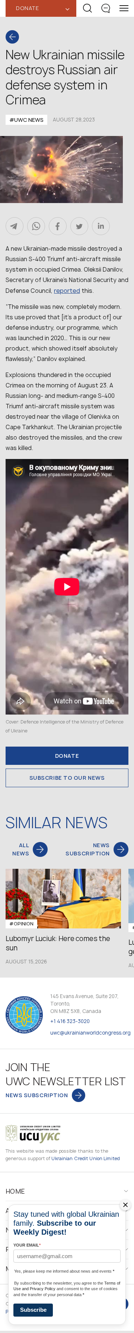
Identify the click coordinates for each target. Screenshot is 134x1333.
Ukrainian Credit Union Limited (85, 1158)
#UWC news (26, 119)
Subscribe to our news (67, 777)
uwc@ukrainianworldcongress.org (90, 1032)
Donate (67, 755)
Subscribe (33, 1310)
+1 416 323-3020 (70, 1021)
